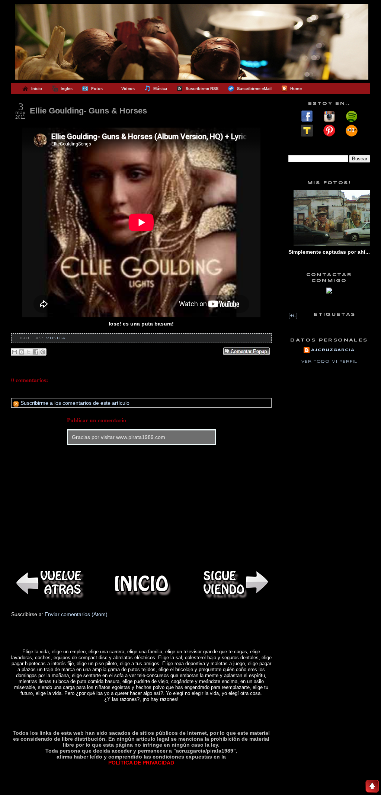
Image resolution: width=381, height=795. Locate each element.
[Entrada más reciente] (48, 583)
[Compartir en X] (28, 352)
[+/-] (293, 315)
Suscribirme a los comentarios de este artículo (74, 403)
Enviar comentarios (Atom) (76, 614)
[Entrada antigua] (234, 583)
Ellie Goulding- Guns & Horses (88, 110)
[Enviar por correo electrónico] (14, 352)
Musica (55, 338)
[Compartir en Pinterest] (43, 352)
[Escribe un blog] (21, 352)
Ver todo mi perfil (329, 361)
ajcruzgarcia (333, 350)
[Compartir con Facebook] (35, 352)
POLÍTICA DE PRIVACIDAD (141, 763)
